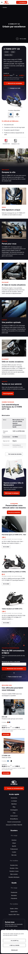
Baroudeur (14, 895)
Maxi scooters (14, 874)
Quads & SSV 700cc (14, 914)
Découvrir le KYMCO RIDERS (14, 825)
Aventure (14, 840)
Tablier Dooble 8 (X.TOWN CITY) (12, 609)
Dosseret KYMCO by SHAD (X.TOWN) (14, 572)
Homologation (14, 810)
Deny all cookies (14, 945)
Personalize (14, 950)
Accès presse (14, 816)
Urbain (14, 843)
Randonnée (14, 892)
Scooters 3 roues (14, 871)
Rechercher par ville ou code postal (11, 661)
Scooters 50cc (14, 865)
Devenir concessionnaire (14, 822)
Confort (14, 852)
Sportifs (14, 846)
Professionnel (14, 849)
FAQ (14, 813)
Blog (14, 807)
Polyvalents (14, 898)
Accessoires (14, 798)
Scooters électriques (14, 877)
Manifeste (14, 804)
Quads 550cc (14, 911)
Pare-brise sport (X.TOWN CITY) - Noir (14, 535)
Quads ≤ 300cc (14, 908)
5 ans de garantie (8, 393)
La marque (14, 801)
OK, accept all (15, 940)
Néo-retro (14, 855)
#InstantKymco (14, 819)
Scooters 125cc (14, 868)
